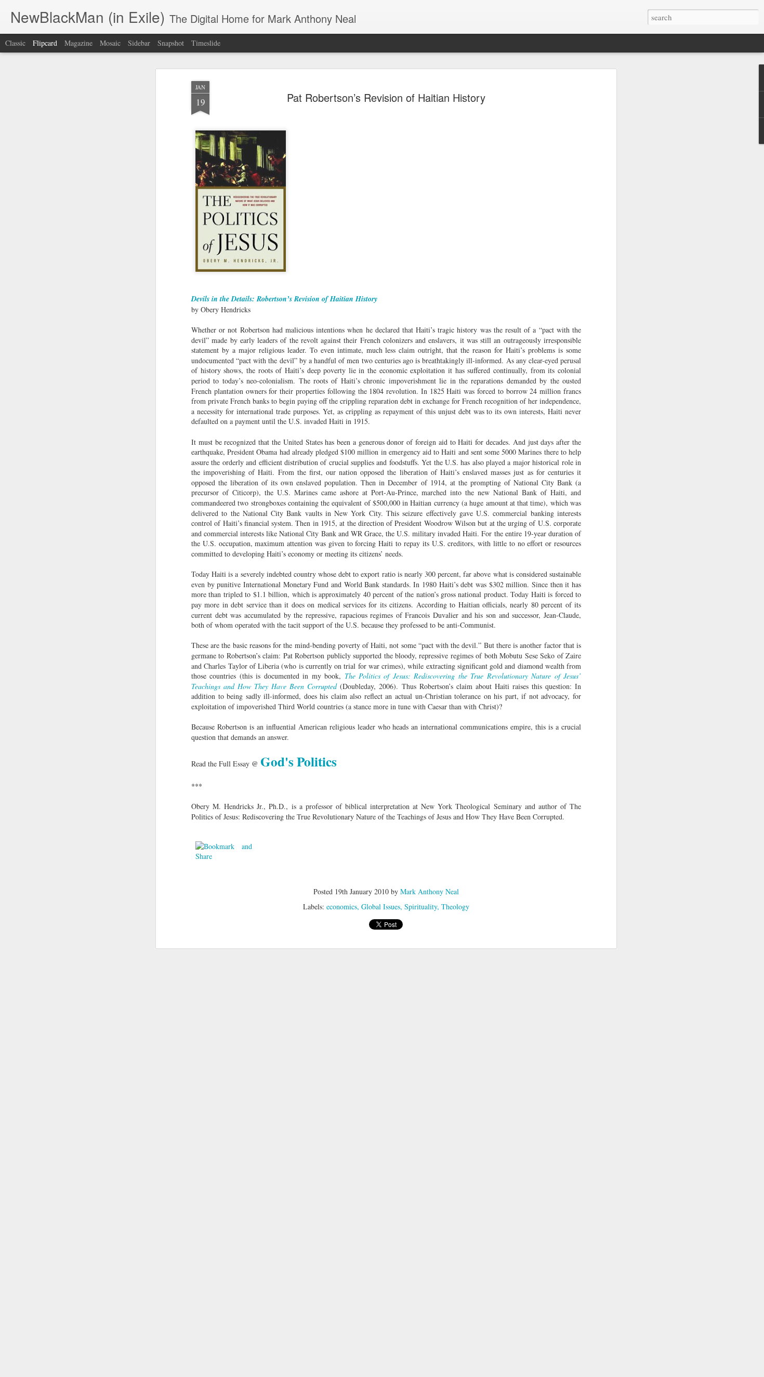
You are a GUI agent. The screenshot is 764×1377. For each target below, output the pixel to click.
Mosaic (110, 43)
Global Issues (380, 906)
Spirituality (420, 906)
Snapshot (170, 43)
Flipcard (45, 43)
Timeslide (205, 43)
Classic (15, 43)
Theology (455, 906)
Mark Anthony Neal (429, 891)
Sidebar (139, 43)
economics (341, 906)
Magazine (78, 43)
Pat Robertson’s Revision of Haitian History (386, 97)
